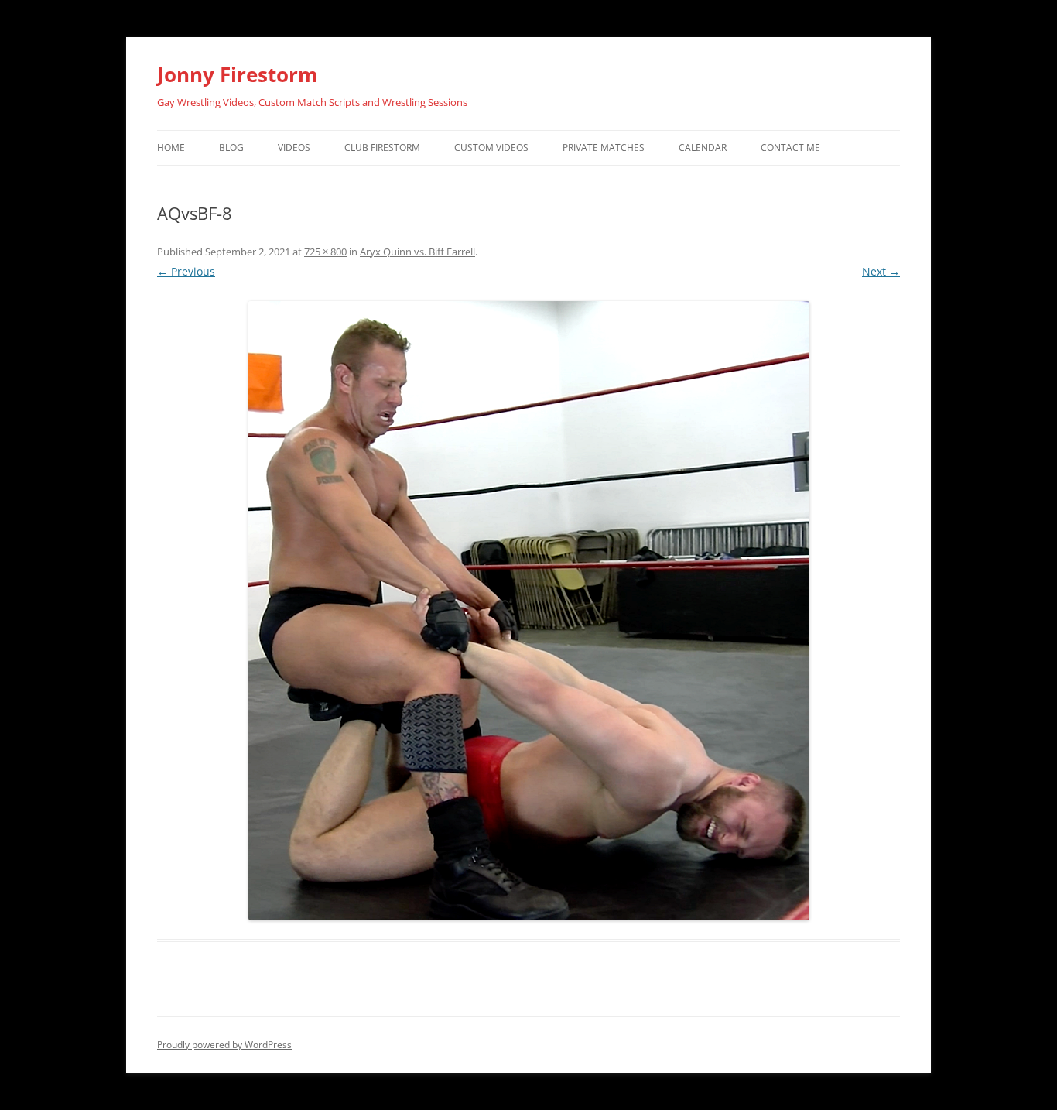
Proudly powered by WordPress (224, 1044)
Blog (231, 147)
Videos (294, 147)
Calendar (703, 147)
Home (171, 147)
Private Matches (604, 147)
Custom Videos (491, 147)
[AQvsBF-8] (528, 610)
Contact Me (790, 147)
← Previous (186, 271)
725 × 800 (325, 252)
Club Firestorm (382, 147)
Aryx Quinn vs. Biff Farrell (417, 252)
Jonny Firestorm (237, 74)
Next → (881, 271)
